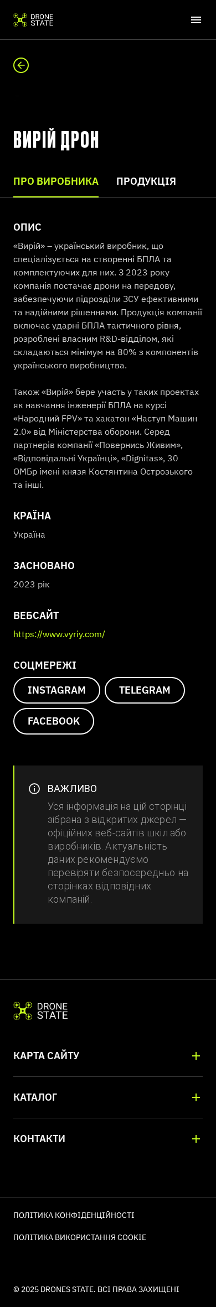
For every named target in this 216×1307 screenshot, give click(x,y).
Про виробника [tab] (56, 181)
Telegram (145, 690)
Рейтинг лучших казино (45, 1259)
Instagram (57, 690)
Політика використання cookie (79, 1237)
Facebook (54, 721)
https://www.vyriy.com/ (59, 633)
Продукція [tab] (146, 181)
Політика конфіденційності (74, 1215)
